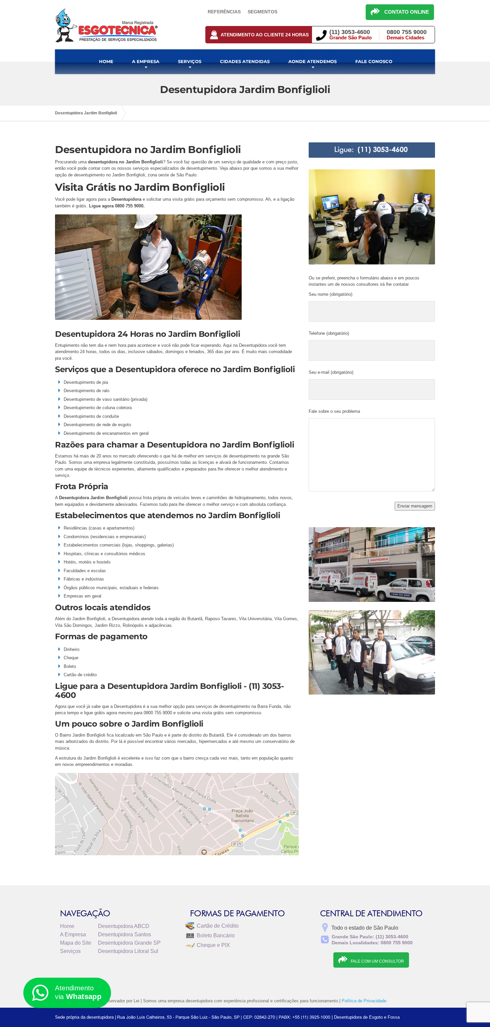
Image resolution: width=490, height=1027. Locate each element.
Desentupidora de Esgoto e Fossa (367, 1017)
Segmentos (262, 11)
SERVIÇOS (189, 61)
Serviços (70, 951)
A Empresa (73, 934)
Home (67, 926)
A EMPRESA (145, 61)
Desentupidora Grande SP (129, 943)
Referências (224, 11)
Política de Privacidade (364, 1000)
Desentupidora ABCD (123, 926)
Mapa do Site (75, 943)
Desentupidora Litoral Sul (128, 951)
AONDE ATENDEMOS (312, 61)
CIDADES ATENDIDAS (245, 61)
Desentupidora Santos (124, 934)
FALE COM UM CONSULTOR (377, 961)
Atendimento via (78, 992)
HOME (106, 61)
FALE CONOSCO (373, 61)
